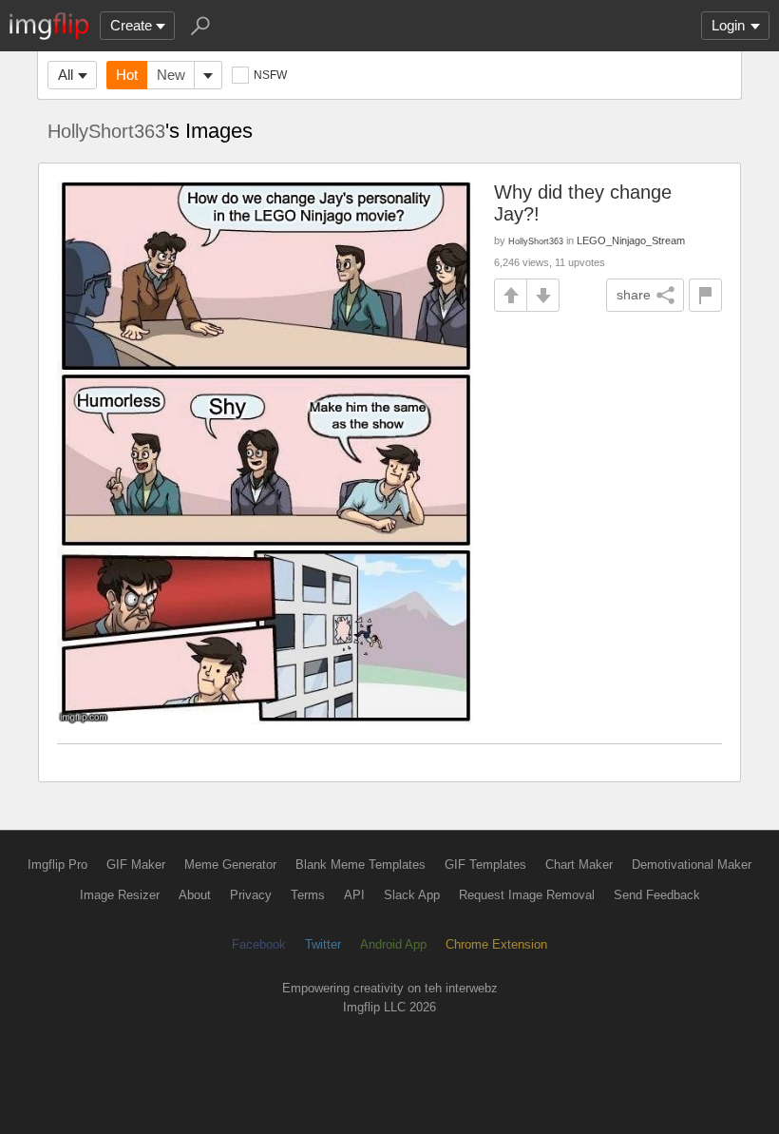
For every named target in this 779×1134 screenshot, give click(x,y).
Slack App (412, 895)
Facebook (259, 944)
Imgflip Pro (57, 864)
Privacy (251, 895)
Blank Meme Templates (360, 864)
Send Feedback (657, 895)
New (171, 75)
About (195, 895)
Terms (308, 895)
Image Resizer (120, 895)
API (354, 895)
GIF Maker (135, 864)
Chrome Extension (496, 944)
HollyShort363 (106, 131)
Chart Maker (579, 864)
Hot (127, 75)
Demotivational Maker (691, 864)
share (634, 294)
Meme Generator (230, 864)
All (65, 75)
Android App (393, 944)
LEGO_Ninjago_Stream (631, 240)
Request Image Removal (527, 895)
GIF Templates (485, 864)
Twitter (323, 944)
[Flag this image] (705, 295)
